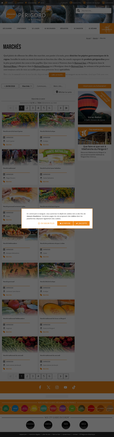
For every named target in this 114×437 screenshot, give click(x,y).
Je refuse (66, 223)
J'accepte (83, 223)
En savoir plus (47, 223)
